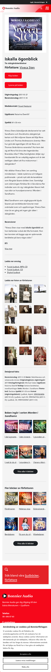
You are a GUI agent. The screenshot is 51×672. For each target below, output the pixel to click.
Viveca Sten (27, 67)
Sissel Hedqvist (24, 106)
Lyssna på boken (15, 85)
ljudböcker (32, 575)
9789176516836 (39, 394)
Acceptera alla (25, 654)
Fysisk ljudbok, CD (15, 269)
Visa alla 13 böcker (25, 543)
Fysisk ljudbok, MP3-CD (17, 266)
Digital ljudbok (13, 272)
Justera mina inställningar (25, 660)
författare (11, 580)
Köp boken (13, 75)
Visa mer (8, 248)
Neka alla (25, 667)
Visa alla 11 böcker (25, 471)
